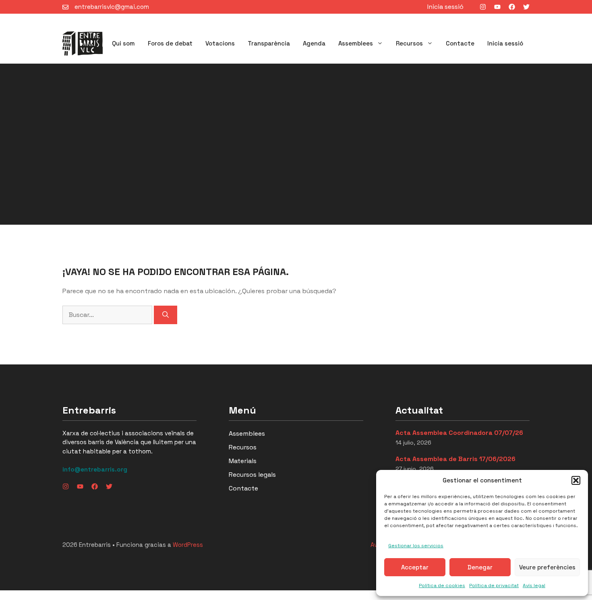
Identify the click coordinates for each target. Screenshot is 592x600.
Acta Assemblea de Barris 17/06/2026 (455, 459)
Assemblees (355, 43)
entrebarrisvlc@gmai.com (112, 6)
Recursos (409, 43)
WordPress (188, 544)
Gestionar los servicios (415, 545)
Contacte (460, 43)
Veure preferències (547, 567)
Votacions (220, 43)
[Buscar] (165, 315)
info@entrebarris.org (94, 469)
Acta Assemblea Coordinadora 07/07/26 (459, 432)
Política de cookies (442, 585)
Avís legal (534, 585)
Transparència (269, 43)
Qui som (123, 43)
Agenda (314, 43)
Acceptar (414, 567)
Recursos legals (252, 474)
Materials (243, 461)
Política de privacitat (494, 585)
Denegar (480, 567)
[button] (576, 480)
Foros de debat (170, 43)
